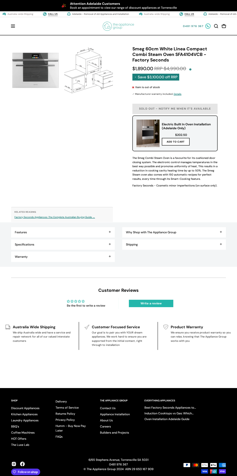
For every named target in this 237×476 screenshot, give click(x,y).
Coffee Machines (23, 433)
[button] (216, 26)
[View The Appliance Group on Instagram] (14, 464)
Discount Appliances (25, 408)
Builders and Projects (114, 433)
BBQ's (15, 426)
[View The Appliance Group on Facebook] (22, 464)
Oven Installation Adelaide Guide (166, 419)
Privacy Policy (65, 420)
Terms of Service (67, 408)
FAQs (59, 437)
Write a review (151, 303)
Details (177, 94)
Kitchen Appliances (24, 414)
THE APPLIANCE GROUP (114, 400)
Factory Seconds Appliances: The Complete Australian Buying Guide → (54, 217)
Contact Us (108, 408)
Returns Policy (65, 414)
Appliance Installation (115, 414)
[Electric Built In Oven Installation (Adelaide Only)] (148, 133)
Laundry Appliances (25, 420)
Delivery (61, 401)
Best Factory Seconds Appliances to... (170, 408)
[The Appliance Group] (118, 26)
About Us (106, 420)
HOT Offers (18, 439)
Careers (105, 426)
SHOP (14, 400)
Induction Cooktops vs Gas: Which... (168, 413)
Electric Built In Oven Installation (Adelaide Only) (186, 126)
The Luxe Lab (20, 445)
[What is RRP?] (190, 69)
